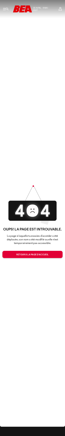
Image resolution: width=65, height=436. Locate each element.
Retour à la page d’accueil (32, 254)
